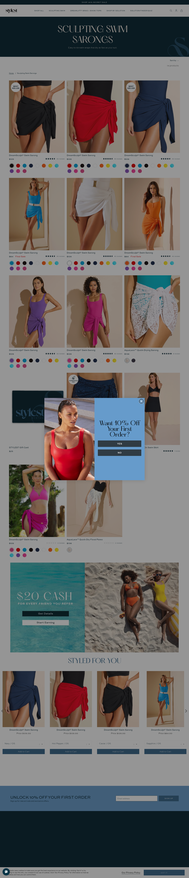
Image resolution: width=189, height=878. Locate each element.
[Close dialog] (141, 401)
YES (119, 443)
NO (119, 452)
